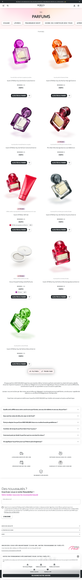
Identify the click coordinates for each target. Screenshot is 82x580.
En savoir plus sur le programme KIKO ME (11, 550)
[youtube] (55, 559)
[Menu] (4, 6)
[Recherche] (8, 6)
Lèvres (17, 23)
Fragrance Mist (33, 23)
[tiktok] (50, 559)
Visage (6, 23)
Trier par (48, 371)
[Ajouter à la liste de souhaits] (29, 95)
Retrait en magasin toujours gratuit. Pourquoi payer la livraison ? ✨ (41, 1)
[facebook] (46, 559)
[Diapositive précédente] (3, 2)
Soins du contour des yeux (58, 23)
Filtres (35, 371)
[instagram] (41, 559)
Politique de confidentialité (11, 512)
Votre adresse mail (7, 499)
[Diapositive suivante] (79, 2)
